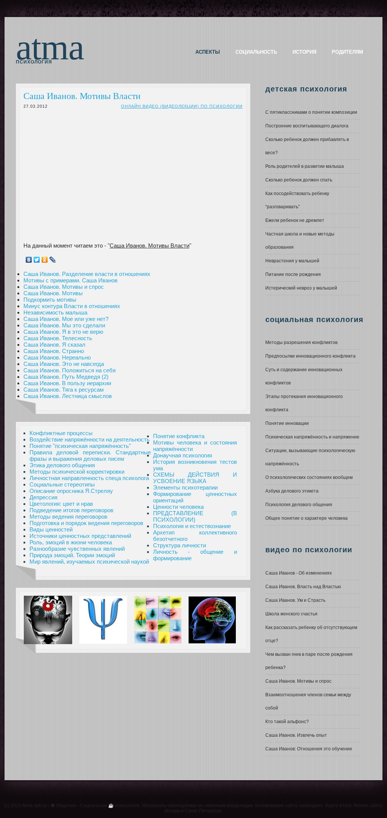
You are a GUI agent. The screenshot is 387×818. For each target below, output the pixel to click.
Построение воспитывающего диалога (306, 126)
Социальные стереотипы (62, 484)
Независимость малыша (55, 312)
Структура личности (179, 545)
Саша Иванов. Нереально (57, 357)
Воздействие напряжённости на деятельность (89, 439)
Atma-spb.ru (34, 805)
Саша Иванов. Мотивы (53, 293)
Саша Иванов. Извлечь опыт (296, 735)
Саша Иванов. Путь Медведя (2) (65, 376)
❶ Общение (63, 805)
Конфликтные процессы (61, 433)
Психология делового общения (298, 504)
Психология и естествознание (192, 526)
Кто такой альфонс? (287, 721)
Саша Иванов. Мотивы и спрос (63, 287)
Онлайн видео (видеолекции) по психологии (182, 106)
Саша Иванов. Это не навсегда (63, 364)
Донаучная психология (182, 455)
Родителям (347, 52)
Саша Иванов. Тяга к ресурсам (63, 389)
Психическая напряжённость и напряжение (312, 437)
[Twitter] (37, 260)
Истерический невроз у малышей (301, 288)
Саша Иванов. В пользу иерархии (67, 383)
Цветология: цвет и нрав (61, 503)
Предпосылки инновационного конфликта (310, 356)
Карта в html (338, 805)
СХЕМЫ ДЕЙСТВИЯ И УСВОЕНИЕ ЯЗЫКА (195, 477)
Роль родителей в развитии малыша (304, 166)
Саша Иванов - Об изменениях (298, 573)
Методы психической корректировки (76, 471)
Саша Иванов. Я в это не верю (63, 331)
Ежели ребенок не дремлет (294, 220)
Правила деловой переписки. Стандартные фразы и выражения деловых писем (90, 455)
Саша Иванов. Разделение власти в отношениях (86, 274)
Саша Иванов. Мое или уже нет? (65, 319)
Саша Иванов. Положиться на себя (69, 370)
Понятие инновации (287, 423)
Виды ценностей (51, 529)
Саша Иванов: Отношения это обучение (308, 748)
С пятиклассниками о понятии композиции (311, 112)
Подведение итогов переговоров (71, 510)
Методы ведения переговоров (68, 516)
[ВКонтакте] (29, 260)
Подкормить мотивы (49, 299)
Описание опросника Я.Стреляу (71, 491)
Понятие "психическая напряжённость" (80, 446)
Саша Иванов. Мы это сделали (64, 325)
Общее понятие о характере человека (306, 518)
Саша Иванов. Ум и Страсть (295, 600)
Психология (34, 62)
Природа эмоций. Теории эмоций (72, 555)
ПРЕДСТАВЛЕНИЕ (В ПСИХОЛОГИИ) (195, 516)
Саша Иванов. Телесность (57, 338)
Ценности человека (178, 507)
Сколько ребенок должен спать (298, 180)
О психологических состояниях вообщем (309, 477)
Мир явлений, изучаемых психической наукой (89, 561)
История (304, 52)
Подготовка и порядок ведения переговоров (86, 523)
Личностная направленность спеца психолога (89, 478)
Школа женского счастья (291, 614)
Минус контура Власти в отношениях (71, 306)
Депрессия (43, 497)
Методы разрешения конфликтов (301, 342)
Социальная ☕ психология (109, 805)
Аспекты (207, 52)
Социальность (256, 52)
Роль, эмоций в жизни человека (70, 542)
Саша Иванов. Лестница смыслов (67, 396)
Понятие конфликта (178, 436)
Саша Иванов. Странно (53, 351)
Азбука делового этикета (292, 491)
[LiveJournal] (53, 260)
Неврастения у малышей (292, 260)
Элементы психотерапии (185, 487)
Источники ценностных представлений (80, 536)
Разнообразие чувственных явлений (77, 548)
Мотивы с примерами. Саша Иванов (70, 280)
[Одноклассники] (45, 260)
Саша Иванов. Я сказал (54, 344)
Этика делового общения (62, 465)
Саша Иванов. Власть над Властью (303, 586)
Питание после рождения (293, 274)
